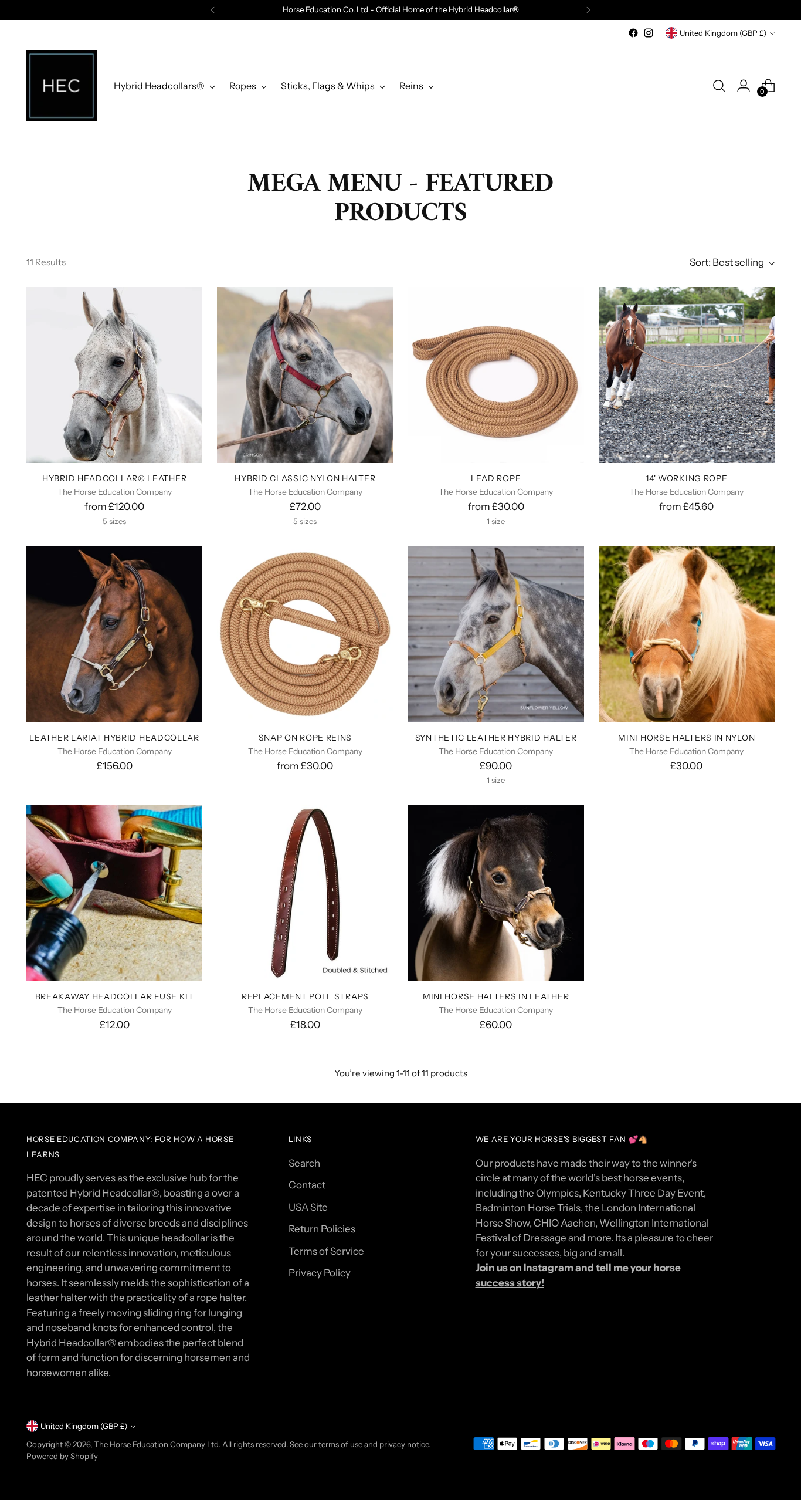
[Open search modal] (719, 85)
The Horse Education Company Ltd (156, 1444)
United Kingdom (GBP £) (723, 33)
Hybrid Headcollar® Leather (114, 478)
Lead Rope (496, 478)
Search (304, 1163)
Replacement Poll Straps (305, 996)
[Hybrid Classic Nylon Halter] (305, 375)
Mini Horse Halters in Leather (496, 996)
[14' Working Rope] (687, 375)
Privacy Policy (320, 1273)
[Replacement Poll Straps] (305, 893)
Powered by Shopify (62, 1456)
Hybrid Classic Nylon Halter (305, 478)
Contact (307, 1185)
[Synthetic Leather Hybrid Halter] (496, 634)
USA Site (308, 1207)
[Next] (588, 10)
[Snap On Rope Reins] (305, 634)
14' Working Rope (686, 478)
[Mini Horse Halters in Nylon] (687, 634)
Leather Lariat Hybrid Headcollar (114, 737)
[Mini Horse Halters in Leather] (496, 893)
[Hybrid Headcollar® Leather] (114, 375)
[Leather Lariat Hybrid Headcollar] (114, 634)
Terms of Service (326, 1251)
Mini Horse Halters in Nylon (686, 737)
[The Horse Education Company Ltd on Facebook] (633, 33)
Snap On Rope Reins (305, 737)
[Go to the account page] (743, 85)
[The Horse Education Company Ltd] (61, 85)
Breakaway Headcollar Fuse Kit (114, 996)
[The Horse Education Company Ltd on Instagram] (648, 33)
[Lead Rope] (496, 375)
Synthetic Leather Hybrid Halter (496, 737)
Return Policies (322, 1229)
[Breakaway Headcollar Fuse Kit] (114, 893)
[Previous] (213, 10)
